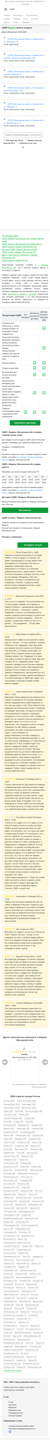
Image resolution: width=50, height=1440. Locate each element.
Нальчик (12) (9, 1250)
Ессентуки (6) (35, 1346)
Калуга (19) (8, 1204)
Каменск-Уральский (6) (13, 1350)
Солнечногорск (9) (11, 1291)
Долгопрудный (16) (26, 1211)
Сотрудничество (15, 1413)
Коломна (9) (9, 1287)
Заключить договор (25, 423)
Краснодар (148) (29, 1104)
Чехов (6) (29, 1343)
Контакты (12, 1405)
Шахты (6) (17, 1336)
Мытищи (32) (32, 1153)
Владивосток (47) (11, 1132)
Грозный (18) (9, 1208)
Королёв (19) (20, 1204)
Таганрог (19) (24, 1201)
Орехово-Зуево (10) (28, 1270)
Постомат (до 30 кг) (14, 140)
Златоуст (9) (33, 1287)
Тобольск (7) (37, 1312)
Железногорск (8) (11, 1312)
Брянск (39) (37, 1142)
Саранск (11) (9, 1263)
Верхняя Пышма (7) (23, 1333)
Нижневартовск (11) (12, 1256)
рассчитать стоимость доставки (22, 294)
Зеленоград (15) (22, 1222)
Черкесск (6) (31, 1357)
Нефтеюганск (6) (35, 1367)
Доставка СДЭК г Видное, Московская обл (19, 249)
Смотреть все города (12, 1370)
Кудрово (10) (23, 1267)
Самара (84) (29, 1118)
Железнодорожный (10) (26, 1277)
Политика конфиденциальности (21, 1429)
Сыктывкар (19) (10, 1201)
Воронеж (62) (23, 1125)
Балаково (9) (31, 1284)
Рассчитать (25, 510)
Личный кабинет (15, 1416)
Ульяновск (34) (36, 1149)
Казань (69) (18, 1121)
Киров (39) (8, 1146)
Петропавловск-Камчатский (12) (17, 1243)
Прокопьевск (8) (32, 1305)
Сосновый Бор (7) (33, 1329)
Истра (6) (24, 1353)
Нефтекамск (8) (10, 1301)
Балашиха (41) (35, 1139)
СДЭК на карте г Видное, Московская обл (19, 247)
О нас (10, 1402)
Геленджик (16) (10, 1211)
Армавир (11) (38, 1256)
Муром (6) (32, 1360)
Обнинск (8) (31, 1308)
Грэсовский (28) (21, 1170)
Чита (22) (38, 1191)
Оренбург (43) (20, 1139)
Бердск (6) (8, 1346)
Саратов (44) (37, 1135)
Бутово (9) (19, 1284)
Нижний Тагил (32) (11, 1156)
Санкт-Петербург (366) (26, 1101)
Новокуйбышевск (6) (32, 1336)
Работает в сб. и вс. (28, 143)
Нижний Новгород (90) (13, 1118)
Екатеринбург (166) (12, 1104)
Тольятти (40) (9, 1142)
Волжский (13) (10, 1239)
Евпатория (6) (9, 1339)
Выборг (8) (25, 1312)
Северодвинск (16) (11, 1215)
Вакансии (12, 1407)
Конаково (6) (9, 1360)
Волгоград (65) (10, 1125)
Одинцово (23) (26, 1191)
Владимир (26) (26, 1180)
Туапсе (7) (24, 1326)
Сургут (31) (23, 1160)
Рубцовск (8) (9, 1298)
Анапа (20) (38, 1198)
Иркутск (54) (9, 1128)
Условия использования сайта (21, 1426)
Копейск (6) (21, 1360)
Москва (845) (9, 1101)
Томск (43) (8, 1139)
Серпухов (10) (21, 1274)
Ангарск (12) (27, 1246)
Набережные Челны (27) (27, 1173)
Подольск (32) (27, 1156)
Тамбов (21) (8, 1198)
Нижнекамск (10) (11, 1270)
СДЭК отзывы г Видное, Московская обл (19, 252)
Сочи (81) (8, 1121)
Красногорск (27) (11, 1180)
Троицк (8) (8, 1308)
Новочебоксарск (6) (31, 1364)
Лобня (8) (25, 1294)
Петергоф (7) (9, 1319)
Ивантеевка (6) (21, 1346)
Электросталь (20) (23, 1198)
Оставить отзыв (33, 545)
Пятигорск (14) (25, 1232)
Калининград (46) (28, 1132)
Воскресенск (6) (31, 1350)
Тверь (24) (25, 1187)
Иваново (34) (9, 1153)
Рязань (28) (36, 1166)
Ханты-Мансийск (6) (12, 1364)
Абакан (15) (8, 1222)
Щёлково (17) (22, 1208)
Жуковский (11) (23, 1263)
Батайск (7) (38, 1333)
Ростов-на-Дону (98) (33, 1111)
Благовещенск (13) (11, 1236)
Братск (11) (36, 1263)
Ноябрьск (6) (9, 1367)
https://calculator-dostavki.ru (27, 1382)
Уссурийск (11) (10, 1267)
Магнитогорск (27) (11, 1177)
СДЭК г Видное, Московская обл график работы (22, 244)
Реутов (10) (8, 1274)
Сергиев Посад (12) (12, 1246)
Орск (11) (26, 1256)
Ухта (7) (20, 1329)
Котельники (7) (10, 1322)
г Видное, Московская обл (20, 432)
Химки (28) (24, 1166)
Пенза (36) (8, 1149)
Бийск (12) (39, 1246)
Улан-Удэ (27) (26, 1177)
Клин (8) (34, 1294)
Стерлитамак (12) (24, 1250)
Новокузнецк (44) (23, 1135)
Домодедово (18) (35, 1204)
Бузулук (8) (19, 1308)
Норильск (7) (23, 1322)
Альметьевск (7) (23, 1319)
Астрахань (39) (23, 1142)
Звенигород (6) (23, 1339)
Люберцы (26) (23, 1184)
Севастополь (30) (11, 1163)
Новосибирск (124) (11, 1108)
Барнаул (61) (36, 1125)
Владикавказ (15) (22, 1229)
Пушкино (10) (24, 1281)
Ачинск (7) (8, 1333)
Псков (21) (33, 1194)
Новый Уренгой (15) (29, 1225)
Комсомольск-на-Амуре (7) (15, 1315)
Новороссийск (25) (11, 1187)
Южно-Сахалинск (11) (25, 1260)
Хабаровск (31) (10, 1160)
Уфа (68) (29, 1121)
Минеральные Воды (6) (13, 1343)
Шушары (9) (38, 1281)
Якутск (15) (8, 1229)
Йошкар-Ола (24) (11, 1191)
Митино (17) (35, 1208)
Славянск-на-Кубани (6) (14, 1357)
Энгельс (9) (20, 1287)
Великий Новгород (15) (13, 1218)
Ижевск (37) (36, 1146)
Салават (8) (8, 1305)
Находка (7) (35, 1326)
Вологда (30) (26, 1163)
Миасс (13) (22, 1239)
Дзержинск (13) (28, 1236)
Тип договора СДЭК (10, 236)
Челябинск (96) (10, 1115)
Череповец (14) (10, 1232)
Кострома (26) (9, 1184)
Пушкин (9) (8, 1284)
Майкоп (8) (32, 1298)
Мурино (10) (9, 1277)
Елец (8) (19, 1305)
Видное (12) (23, 1253)
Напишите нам (14, 1410)
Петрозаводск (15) (11, 1225)
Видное (12, 28)
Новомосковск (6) (11, 1353)
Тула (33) (20, 1153)
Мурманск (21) (10, 1194)
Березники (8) (24, 1301)
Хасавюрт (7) (9, 1329)
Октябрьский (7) (10, 1326)
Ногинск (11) (9, 1260)
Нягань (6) (21, 1367)
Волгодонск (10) (10, 1281)
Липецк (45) (8, 1135)
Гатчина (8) (21, 1298)
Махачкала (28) (36, 1170)
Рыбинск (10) (35, 1274)
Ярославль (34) (21, 1149)
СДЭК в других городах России (15, 260)
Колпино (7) (33, 1315)
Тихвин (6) (40, 1343)
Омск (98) (19, 1111)
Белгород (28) (9, 1173)
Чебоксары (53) (22, 1128)
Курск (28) (8, 1170)
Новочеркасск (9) (28, 1291)
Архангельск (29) (11, 1166)
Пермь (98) (8, 1111)
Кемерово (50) (37, 1128)
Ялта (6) (7, 1336)
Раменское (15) (31, 1218)
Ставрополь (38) (21, 1146)
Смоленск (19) (38, 1201)
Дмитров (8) (38, 1301)
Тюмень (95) (24, 1115)
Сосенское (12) (10, 1253)
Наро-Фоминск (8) (11, 1294)
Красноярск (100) (29, 1108)
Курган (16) (26, 1215)
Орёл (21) (22, 1194)
